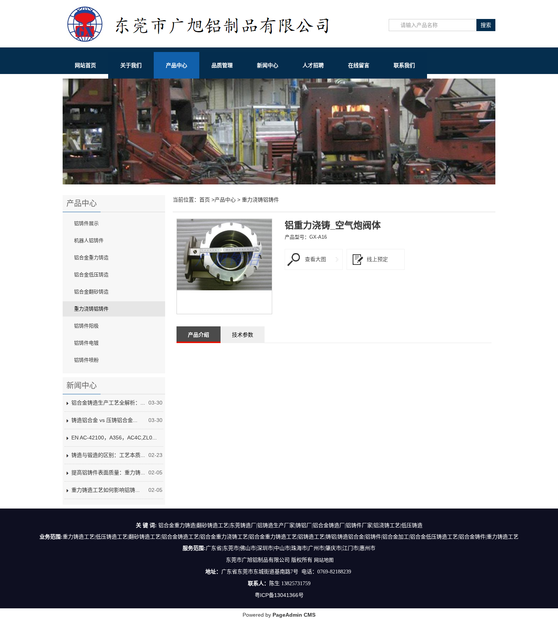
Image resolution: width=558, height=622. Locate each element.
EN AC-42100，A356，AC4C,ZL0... (114, 438)
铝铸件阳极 (86, 326)
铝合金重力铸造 (91, 257)
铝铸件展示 (86, 223)
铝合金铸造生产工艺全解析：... (108, 403)
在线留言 (358, 65)
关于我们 (131, 65)
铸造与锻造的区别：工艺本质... (108, 455)
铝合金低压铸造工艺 (434, 537)
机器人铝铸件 (89, 240)
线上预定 (377, 259)
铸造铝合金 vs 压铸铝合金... (104, 420)
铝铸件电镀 (86, 343)
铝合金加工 (395, 537)
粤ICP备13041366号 (279, 595)
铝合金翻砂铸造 (91, 291)
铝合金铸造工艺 (180, 537)
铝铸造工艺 (311, 537)
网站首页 (85, 65)
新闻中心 (267, 65)
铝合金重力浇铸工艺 (224, 537)
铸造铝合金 (350, 537)
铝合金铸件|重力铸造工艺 (489, 537)
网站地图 (324, 560)
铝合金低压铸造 (91, 274)
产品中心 (176, 65)
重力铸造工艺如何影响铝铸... (105, 490)
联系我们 (404, 65)
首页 (204, 200)
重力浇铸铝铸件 (91, 309)
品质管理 (222, 65)
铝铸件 (373, 537)
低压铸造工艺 (112, 537)
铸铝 (331, 537)
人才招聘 (313, 65)
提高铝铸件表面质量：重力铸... (108, 472)
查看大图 (315, 259)
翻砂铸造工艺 (145, 537)
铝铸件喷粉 (86, 360)
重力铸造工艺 (79, 537)
